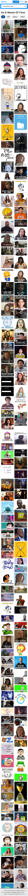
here (24, 894)
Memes (22, 16)
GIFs (8, 16)
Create (16, 1)
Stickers (15, 16)
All (3, 16)
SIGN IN (22, 1)
